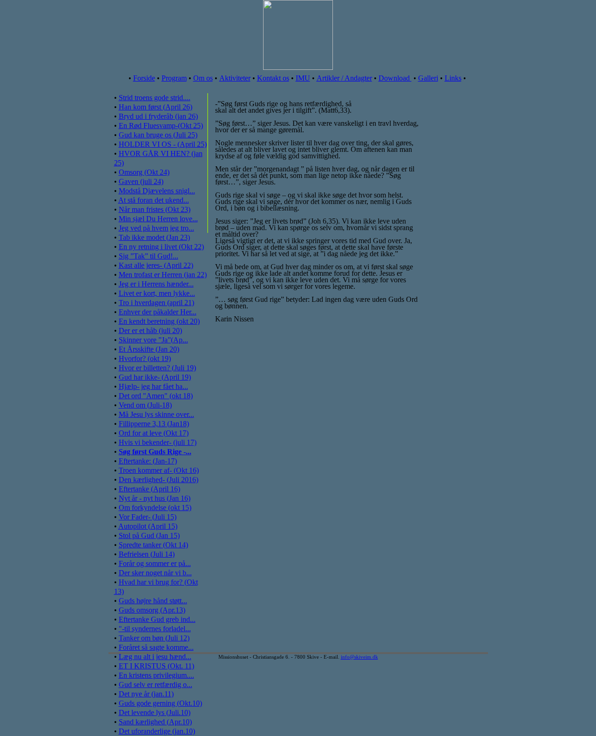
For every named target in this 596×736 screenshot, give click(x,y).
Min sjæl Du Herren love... (158, 219)
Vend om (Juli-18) (145, 405)
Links (453, 78)
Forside (144, 78)
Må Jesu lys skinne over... (156, 414)
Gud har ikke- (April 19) (155, 377)
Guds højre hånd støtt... (153, 601)
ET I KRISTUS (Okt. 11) (156, 666)
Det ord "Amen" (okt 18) (156, 396)
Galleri (428, 78)
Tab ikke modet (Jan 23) (154, 237)
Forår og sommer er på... (155, 563)
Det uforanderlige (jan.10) (157, 731)
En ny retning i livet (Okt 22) (161, 247)
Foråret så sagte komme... (156, 647)
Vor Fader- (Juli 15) (147, 517)
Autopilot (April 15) (147, 526)
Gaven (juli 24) (141, 181)
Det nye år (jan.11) (146, 694)
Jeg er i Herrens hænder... (156, 284)
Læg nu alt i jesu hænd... (155, 657)
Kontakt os (273, 78)
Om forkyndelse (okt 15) (155, 507)
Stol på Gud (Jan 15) (149, 535)
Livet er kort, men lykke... (157, 293)
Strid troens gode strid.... (154, 98)
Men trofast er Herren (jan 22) (163, 275)
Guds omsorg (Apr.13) (152, 610)
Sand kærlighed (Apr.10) (155, 722)
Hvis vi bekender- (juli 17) (157, 442)
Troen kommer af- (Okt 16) (159, 470)
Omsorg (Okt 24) (144, 172)
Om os (203, 78)
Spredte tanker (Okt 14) (153, 545)
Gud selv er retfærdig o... (155, 684)
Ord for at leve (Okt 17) (154, 433)
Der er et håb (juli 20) (150, 330)
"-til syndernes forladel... (155, 629)
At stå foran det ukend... (153, 200)
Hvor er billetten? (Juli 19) (157, 368)
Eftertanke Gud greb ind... (157, 619)
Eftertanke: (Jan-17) (148, 461)
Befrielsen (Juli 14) (147, 554)
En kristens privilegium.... (156, 675)
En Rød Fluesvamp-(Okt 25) (161, 125)
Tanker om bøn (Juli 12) (154, 638)
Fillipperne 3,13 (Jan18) (154, 424)
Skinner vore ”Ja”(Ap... (153, 340)
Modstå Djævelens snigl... (157, 191)
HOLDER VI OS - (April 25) (163, 144)
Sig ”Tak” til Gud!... (148, 256)
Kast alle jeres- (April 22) (156, 265)
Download (395, 78)
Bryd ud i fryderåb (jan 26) (158, 116)
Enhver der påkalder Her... (157, 312)
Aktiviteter (235, 78)
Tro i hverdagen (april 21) (156, 303)
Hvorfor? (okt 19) (145, 358)
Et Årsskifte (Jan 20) (149, 349)
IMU (303, 78)
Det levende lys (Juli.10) (154, 712)
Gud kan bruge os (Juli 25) (158, 135)
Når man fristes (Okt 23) (154, 209)
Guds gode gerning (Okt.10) (160, 703)
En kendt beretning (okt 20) (159, 321)
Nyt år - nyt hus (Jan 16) (154, 498)
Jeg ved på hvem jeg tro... (156, 228)
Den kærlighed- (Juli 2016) (158, 480)
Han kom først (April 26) (155, 107)
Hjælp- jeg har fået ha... (153, 386)
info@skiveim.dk (359, 657)
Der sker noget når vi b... (155, 573)
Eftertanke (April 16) (149, 489)
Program (174, 78)
